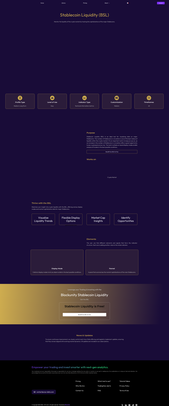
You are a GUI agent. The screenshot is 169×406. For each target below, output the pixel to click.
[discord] (136, 405)
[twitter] (122, 405)
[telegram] (133, 405)
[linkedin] (126, 405)
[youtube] (129, 405)
